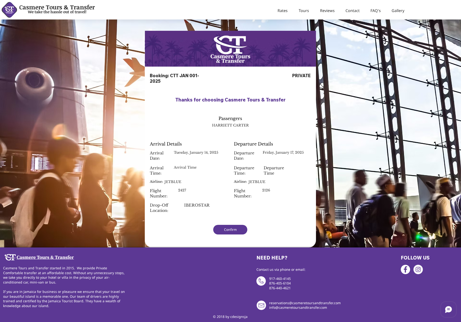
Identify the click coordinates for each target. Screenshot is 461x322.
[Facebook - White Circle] (405, 269)
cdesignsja (239, 316)
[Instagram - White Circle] (418, 269)
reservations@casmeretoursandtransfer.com (305, 303)
